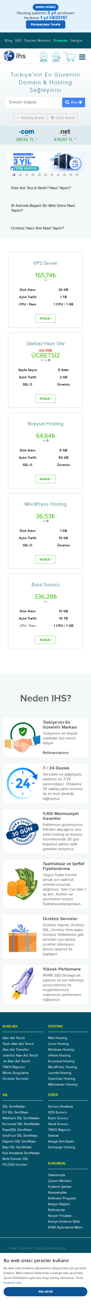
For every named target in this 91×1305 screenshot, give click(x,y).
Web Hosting (57, 1038)
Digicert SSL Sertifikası (19, 1141)
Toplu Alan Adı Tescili (18, 1044)
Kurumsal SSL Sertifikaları (21, 1124)
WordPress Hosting (62, 1067)
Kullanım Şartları (60, 1187)
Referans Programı (62, 1198)
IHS (29, 1248)
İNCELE (45, 318)
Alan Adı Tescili (13, 1038)
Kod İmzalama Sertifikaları (21, 1153)
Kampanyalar (57, 1193)
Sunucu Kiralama (60, 1107)
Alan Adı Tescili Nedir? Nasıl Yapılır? (41, 188)
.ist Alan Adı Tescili (16, 1061)
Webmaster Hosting (62, 1085)
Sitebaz (53, 1136)
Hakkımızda (56, 1175)
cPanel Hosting (59, 1055)
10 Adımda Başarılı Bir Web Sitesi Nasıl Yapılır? (43, 208)
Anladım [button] (45, 1291)
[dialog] (45, 1279)
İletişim (77, 41)
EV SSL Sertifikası (15, 1112)
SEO (18, 41)
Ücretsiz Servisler (15, 1079)
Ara (73, 102)
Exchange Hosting (61, 1147)
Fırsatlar (60, 41)
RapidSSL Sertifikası (17, 1130)
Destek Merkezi (38, 41)
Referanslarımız (56, 752)
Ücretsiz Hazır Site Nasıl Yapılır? (37, 228)
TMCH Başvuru (13, 1067)
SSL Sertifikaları (13, 1107)
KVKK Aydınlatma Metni (65, 1227)
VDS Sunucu (57, 1112)
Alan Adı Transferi (15, 1050)
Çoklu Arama (64, 118)
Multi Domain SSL (15, 1159)
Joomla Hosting (59, 1073)
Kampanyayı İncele (45, 24)
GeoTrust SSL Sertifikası (20, 1136)
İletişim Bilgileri (59, 1204)
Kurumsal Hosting (61, 1061)
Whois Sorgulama (15, 1073)
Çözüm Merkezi (59, 1181)
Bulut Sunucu (58, 1118)
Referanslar (56, 1210)
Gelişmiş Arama (32, 118)
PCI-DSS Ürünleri (15, 1165)
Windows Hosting (61, 1050)
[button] (82, 57)
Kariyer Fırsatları (60, 1216)
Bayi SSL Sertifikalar (17, 1147)
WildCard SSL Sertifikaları (21, 1118)
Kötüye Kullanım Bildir (64, 1222)
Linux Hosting (58, 1044)
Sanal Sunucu (58, 1124)
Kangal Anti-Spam (61, 1141)
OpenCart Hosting (61, 1079)
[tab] (14, 174)
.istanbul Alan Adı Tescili (20, 1055)
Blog (8, 41)
